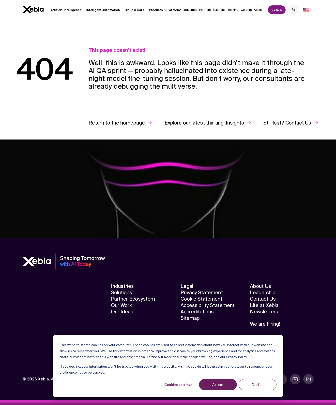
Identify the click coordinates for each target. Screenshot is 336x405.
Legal (187, 286)
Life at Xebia (264, 305)
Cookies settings (178, 384)
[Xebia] (33, 9)
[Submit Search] (293, 10)
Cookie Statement (201, 299)
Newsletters (264, 311)
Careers (246, 10)
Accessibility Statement (208, 305)
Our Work (121, 305)
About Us (260, 286)
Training (233, 10)
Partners (205, 10)
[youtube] (295, 379)
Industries (190, 10)
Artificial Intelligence (66, 10)
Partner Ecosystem (133, 299)
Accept (218, 384)
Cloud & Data (134, 10)
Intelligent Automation (103, 10)
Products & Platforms (165, 10)
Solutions (219, 10)
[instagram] (308, 379)
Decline (257, 384)
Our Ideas (122, 311)
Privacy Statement (202, 292)
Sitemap (190, 318)
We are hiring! (265, 324)
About (258, 10)
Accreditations (197, 311)
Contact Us (263, 299)
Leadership (262, 292)
